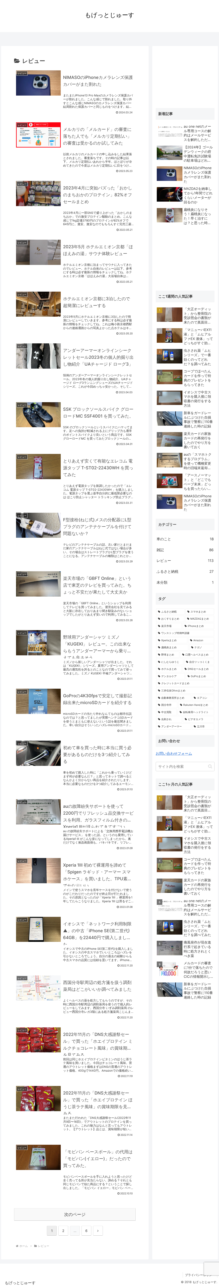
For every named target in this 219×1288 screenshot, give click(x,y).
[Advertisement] (185, 76)
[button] (210, 766)
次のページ (75, 1214)
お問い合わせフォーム (174, 753)
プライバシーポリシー (200, 1275)
